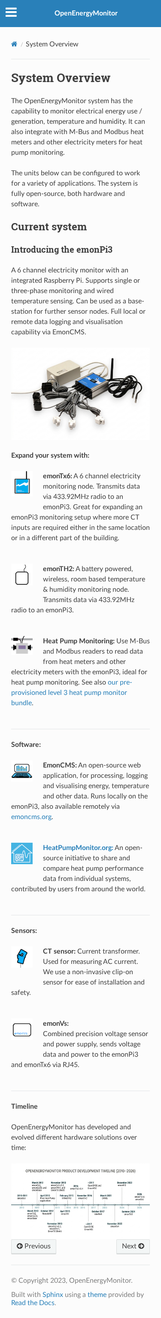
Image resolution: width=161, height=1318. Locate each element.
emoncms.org (31, 816)
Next (130, 1246)
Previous (37, 1246)
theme (97, 1294)
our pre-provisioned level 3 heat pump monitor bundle (71, 692)
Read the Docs (33, 1303)
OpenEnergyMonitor (86, 13)
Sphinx (53, 1294)
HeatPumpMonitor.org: (78, 847)
